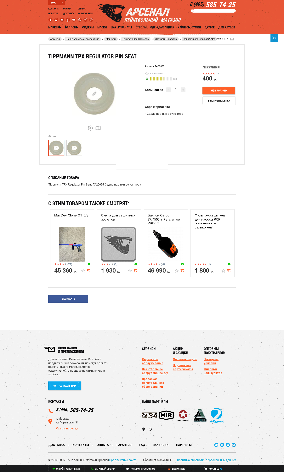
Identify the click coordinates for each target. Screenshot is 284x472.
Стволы (141, 27)
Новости (53, 13)
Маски (102, 27)
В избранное (156, 74)
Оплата (67, 8)
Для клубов (226, 27)
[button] (183, 89)
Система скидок (185, 359)
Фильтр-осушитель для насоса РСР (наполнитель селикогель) (210, 221)
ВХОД (53, 2)
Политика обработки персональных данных (206, 460)
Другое (210, 27)
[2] (206, 73)
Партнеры (184, 444)
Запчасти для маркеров (136, 39)
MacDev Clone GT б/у (71, 215)
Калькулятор (85, 13)
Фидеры (88, 27)
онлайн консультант (68, 468)
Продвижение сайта (122, 460)
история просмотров (143, 468)
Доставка (68, 13)
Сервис (82, 8)
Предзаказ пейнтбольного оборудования (153, 382)
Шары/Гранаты (121, 27)
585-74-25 (74, 410)
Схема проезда (67, 428)
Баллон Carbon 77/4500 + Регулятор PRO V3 (164, 219)
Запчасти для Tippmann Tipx (199, 39)
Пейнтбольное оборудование (82, 39)
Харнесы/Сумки (189, 27)
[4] (211, 73)
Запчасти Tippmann (166, 39)
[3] (208, 73)
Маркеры (54, 27)
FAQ (142, 444)
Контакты (53, 8)
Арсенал (55, 39)
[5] (214, 73)
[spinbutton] (176, 89)
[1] (203, 73)
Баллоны (71, 27)
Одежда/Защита (162, 27)
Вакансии (160, 444)
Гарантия (124, 444)
